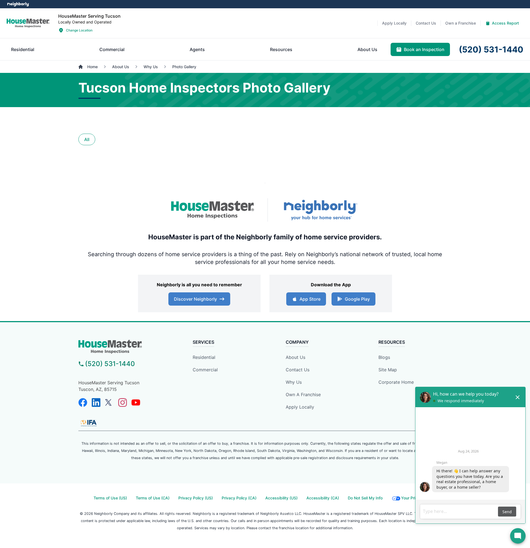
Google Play (357, 299)
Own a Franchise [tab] (460, 23)
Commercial (205, 369)
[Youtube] (135, 402)
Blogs (384, 357)
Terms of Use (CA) (152, 498)
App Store (310, 299)
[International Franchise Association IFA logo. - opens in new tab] (88, 423)
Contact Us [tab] (426, 23)
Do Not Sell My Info (365, 498)
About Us (295, 357)
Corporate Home (396, 382)
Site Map (387, 369)
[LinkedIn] (96, 402)
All (86, 139)
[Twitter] (109, 402)
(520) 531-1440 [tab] (491, 49)
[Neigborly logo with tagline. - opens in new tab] (320, 210)
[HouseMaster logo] (28, 23)
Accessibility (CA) (322, 498)
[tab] (23, 49)
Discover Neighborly (195, 299)
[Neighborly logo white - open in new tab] (18, 4)
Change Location (79, 30)
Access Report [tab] (505, 23)
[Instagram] (122, 402)
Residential (204, 357)
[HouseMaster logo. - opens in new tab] (212, 210)
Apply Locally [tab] (394, 23)
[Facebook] (82, 402)
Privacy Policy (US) (195, 498)
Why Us (294, 382)
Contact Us (297, 369)
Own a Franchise (303, 394)
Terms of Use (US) (110, 498)
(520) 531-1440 (110, 364)
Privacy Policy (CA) (239, 498)
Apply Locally (300, 407)
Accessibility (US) (281, 498)
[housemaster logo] (125, 347)
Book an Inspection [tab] (424, 49)
